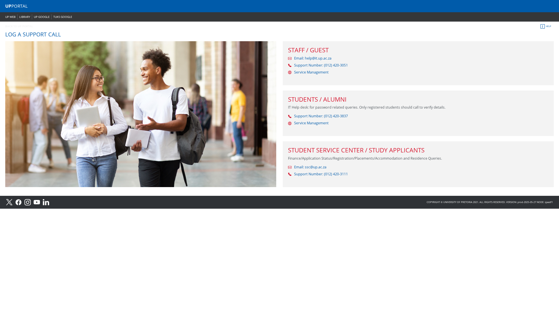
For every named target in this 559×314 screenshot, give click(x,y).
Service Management (311, 72)
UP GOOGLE (42, 17)
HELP (548, 26)
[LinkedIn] (47, 201)
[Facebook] (19, 201)
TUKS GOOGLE (62, 17)
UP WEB (10, 17)
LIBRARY (24, 17)
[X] (10, 201)
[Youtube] (38, 201)
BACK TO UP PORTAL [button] (19, 26)
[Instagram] (29, 201)
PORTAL (16, 6)
